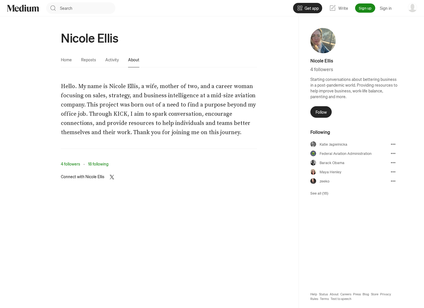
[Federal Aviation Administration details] (393, 153)
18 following (98, 163)
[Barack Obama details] (393, 162)
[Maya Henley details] (393, 171)
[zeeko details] (393, 181)
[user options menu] (412, 7)
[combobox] (87, 8)
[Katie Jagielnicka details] (393, 144)
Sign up (365, 7)
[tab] (66, 59)
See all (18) (319, 193)
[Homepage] (23, 8)
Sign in (386, 8)
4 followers (70, 163)
